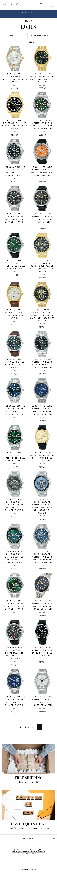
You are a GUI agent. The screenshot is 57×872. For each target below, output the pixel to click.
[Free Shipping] (28, 759)
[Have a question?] (28, 805)
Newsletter (28, 862)
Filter (12, 35)
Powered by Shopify (28, 869)
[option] (28, 12)
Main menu (28, 839)
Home (27, 21)
